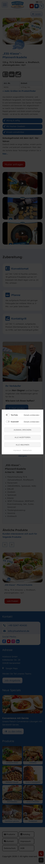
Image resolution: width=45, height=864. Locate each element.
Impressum (17, 450)
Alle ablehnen (22, 445)
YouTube (14, 415)
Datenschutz (27, 450)
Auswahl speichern (22, 430)
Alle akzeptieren (22, 437)
